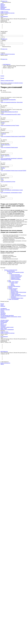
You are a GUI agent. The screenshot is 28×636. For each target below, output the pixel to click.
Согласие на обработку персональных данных (11, 316)
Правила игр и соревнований (7, 329)
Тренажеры (13, 296)
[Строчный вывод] (3, 94)
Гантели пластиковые (16, 279)
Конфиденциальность (5, 362)
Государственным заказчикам (7, 315)
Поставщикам (4, 322)
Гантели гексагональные (16, 275)
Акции (2, 304)
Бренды (2, 323)
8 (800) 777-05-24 (4, 11)
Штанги (13, 285)
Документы (3, 313)
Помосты (10, 287)
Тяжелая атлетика (11, 271)
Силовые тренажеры (13, 288)
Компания (3, 306)
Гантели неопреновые (16, 276)
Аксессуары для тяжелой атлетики (16, 272)
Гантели (10, 273)
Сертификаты (4, 308)
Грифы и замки (14, 282)
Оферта (2, 364)
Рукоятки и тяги (14, 293)
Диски (12, 283)
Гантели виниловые (15, 274)
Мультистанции (14, 291)
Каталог (2, 303)
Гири (9, 280)
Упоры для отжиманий (13, 299)
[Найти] (3, 37)
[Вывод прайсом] (5, 94)
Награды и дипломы (5, 309)
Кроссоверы (13, 289)
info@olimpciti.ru (4, 16)
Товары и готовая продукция (10, 269)
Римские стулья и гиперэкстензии (18, 292)
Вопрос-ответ (4, 324)
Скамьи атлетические (16, 294)
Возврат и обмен (4, 321)
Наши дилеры (4, 328)
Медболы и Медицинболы (14, 286)
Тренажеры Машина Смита (17, 298)
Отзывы (2, 310)
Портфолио (3, 326)
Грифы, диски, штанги (13, 281)
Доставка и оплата (5, 320)
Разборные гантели (15, 278)
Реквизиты (3, 314)
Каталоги (3, 311)
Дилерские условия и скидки (7, 327)
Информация (3, 317)
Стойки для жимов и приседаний (18, 295)
